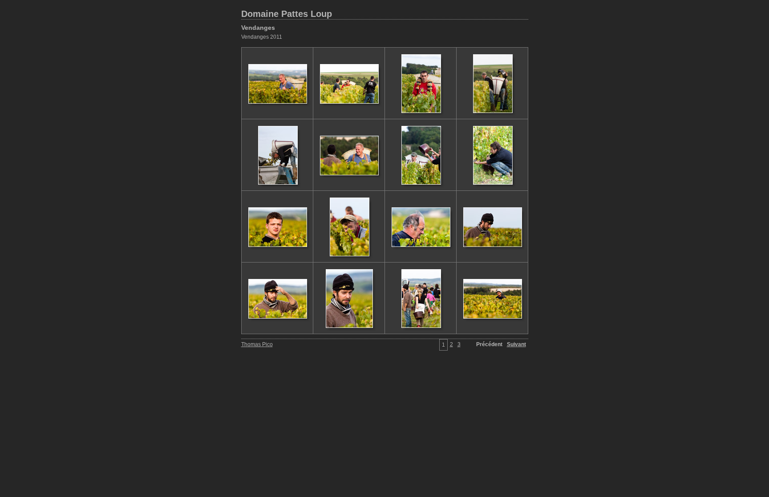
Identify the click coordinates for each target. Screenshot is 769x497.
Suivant (516, 344)
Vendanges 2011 (261, 37)
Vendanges (258, 27)
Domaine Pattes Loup (286, 14)
